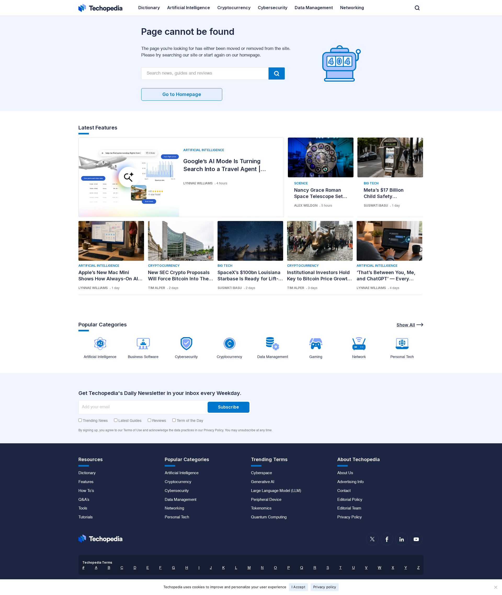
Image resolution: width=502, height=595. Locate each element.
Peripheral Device (266, 500)
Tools (82, 508)
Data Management (180, 500)
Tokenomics (261, 508)
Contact (344, 491)
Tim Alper (156, 288)
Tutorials (85, 517)
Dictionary (87, 473)
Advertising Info (350, 482)
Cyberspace (261, 473)
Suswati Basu (376, 205)
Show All (406, 324)
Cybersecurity (177, 491)
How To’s (86, 491)
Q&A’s (83, 500)
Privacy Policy (349, 517)
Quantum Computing (269, 517)
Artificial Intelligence (203, 150)
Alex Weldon (305, 205)
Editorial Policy (349, 500)
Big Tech (371, 183)
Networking (174, 508)
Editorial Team (349, 508)
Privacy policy (324, 587)
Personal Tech (177, 517)
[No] (495, 587)
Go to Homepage (181, 94)
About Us (345, 473)
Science (301, 183)
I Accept (298, 587)
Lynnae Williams (198, 183)
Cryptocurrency (164, 266)
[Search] (277, 73)
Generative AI (262, 482)
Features (86, 482)
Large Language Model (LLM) (276, 491)
